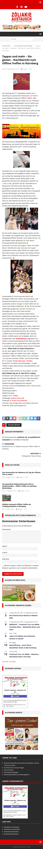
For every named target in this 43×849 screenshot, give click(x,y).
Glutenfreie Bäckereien (11, 832)
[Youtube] (26, 7)
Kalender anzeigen (9, 661)
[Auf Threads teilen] (38, 419)
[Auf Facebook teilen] (4, 419)
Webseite (5, 559)
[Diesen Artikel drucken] (21, 419)
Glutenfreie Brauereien (11, 834)
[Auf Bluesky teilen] (35, 419)
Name (4, 546)
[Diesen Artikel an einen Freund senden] (18, 419)
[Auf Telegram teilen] (31, 419)
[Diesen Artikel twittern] (7, 419)
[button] (39, 2)
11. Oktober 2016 (10, 491)
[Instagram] (21, 7)
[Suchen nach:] (21, 39)
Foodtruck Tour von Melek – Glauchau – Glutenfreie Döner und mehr (24, 655)
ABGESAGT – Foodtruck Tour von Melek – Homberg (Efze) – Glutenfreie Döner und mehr (24, 626)
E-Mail (4, 552)
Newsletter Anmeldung (11, 827)
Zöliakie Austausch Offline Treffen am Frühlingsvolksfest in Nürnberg (16, 505)
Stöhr (38, 341)
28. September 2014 (11, 69)
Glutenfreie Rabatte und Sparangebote (16, 775)
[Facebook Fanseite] (17, 7)
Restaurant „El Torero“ (29, 96)
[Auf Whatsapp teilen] (24, 419)
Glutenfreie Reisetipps (11, 772)
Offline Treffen (14, 425)
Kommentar (6, 529)
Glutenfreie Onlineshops (12, 829)
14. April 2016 (9, 509)
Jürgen (24, 69)
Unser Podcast (8, 770)
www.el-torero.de (17, 398)
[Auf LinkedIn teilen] (11, 419)
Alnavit (4, 341)
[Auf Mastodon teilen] (28, 419)
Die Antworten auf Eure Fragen (14, 768)
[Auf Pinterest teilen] (14, 419)
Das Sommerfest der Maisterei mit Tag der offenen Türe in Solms (21, 473)
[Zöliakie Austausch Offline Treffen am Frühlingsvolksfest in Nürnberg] (6, 498)
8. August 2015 (9, 477)
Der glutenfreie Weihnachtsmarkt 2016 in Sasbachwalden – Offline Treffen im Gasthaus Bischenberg (19, 486)
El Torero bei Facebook (18, 400)
